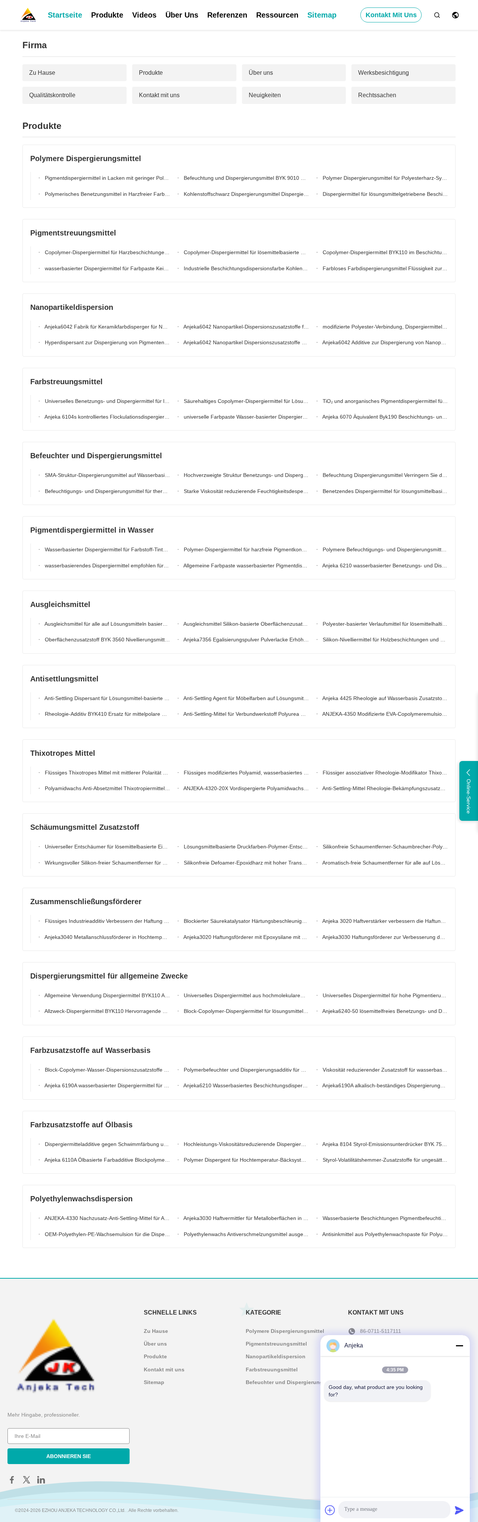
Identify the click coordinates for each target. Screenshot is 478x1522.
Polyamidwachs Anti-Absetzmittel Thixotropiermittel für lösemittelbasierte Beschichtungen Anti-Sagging (106, 788)
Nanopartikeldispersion (275, 1356)
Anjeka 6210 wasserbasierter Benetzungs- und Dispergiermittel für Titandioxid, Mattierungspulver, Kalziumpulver (384, 566)
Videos (144, 15)
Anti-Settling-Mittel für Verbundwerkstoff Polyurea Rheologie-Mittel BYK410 (245, 714)
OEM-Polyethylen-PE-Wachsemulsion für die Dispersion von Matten (106, 1234)
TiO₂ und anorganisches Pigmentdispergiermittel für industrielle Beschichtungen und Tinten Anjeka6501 (384, 401)
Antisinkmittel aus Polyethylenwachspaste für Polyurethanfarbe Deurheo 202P (384, 1234)
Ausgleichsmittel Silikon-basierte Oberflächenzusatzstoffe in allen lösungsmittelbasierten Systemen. (245, 624)
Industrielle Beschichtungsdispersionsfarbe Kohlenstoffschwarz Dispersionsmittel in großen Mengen (245, 268)
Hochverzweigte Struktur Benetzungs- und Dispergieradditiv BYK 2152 (245, 475)
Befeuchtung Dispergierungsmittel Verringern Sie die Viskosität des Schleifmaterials (384, 475)
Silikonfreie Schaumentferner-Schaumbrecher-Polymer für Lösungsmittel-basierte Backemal (384, 847)
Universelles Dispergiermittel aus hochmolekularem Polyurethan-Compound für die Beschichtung (245, 995)
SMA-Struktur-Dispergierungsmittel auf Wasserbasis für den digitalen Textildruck (106, 475)
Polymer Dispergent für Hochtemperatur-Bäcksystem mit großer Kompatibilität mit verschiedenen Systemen (245, 1160)
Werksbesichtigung (383, 73)
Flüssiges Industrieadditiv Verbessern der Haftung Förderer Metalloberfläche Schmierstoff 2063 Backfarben (106, 921)
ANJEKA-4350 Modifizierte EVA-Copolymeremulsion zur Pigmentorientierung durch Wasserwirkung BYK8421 (384, 714)
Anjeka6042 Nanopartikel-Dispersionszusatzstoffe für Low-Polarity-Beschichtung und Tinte (245, 327)
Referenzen (227, 15)
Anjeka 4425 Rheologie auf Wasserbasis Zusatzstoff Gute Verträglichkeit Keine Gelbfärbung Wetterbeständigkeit (384, 698)
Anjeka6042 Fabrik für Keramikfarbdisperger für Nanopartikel (106, 327)
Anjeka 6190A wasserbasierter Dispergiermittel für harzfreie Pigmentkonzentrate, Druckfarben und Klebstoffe (106, 1085)
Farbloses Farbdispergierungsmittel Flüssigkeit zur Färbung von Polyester (384, 268)
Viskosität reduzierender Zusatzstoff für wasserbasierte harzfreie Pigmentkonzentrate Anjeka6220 (384, 1070)
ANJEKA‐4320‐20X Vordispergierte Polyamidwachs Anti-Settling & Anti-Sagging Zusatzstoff (245, 788)
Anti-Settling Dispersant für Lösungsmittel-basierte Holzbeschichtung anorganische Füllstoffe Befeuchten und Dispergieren (106, 698)
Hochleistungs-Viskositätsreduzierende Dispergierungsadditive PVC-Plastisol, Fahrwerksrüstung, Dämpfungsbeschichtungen (245, 1144)
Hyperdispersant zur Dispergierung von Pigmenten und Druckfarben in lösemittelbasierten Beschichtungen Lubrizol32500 (106, 342)
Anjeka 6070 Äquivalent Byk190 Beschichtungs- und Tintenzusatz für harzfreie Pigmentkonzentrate (384, 417)
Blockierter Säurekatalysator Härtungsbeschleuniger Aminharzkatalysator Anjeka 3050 (245, 921)
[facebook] (11, 1479)
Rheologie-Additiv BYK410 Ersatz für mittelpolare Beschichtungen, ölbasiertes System (106, 714)
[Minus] (459, 1345)
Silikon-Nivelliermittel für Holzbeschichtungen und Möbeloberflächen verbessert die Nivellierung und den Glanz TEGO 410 (384, 640)
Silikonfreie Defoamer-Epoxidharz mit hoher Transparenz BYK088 (245, 863)
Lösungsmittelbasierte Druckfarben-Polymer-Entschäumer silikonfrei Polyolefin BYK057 (245, 847)
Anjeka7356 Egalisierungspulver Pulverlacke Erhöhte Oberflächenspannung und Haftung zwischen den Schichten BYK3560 (245, 640)
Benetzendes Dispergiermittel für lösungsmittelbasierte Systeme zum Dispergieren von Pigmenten (384, 491)
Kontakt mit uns (391, 15)
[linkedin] (41, 1479)
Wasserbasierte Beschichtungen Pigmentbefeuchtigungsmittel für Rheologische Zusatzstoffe (384, 1218)
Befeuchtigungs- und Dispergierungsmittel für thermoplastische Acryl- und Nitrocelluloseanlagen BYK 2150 (106, 491)
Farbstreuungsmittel (272, 1369)
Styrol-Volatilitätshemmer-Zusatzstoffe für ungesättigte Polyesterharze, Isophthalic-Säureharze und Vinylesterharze (384, 1160)
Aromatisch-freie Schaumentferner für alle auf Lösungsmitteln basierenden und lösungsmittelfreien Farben (384, 863)
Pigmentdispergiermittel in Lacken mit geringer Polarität (106, 178)
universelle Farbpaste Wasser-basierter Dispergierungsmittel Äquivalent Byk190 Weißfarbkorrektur (245, 417)
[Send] (459, 1510)
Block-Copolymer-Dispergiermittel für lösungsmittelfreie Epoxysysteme (245, 1011)
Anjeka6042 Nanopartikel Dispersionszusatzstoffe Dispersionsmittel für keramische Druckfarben (245, 342)
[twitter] (26, 1479)
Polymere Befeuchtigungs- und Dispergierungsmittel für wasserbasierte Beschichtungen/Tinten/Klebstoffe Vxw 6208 (384, 549)
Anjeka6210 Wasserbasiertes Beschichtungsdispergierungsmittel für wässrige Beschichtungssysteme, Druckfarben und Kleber (245, 1085)
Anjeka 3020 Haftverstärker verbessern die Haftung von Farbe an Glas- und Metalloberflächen (384, 921)
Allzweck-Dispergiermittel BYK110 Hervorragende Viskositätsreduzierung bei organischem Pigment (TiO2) (106, 1011)
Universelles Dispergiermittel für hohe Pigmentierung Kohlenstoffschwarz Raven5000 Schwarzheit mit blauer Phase (384, 995)
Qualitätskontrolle (52, 95)
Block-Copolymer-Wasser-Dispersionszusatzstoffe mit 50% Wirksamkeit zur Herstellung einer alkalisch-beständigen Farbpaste (106, 1070)
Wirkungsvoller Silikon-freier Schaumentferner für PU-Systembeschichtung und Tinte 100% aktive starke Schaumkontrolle (106, 863)
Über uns (181, 15)
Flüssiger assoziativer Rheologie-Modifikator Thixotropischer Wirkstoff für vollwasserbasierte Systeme (384, 773)
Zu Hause (42, 73)
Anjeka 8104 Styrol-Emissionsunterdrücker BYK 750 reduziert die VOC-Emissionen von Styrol (384, 1144)
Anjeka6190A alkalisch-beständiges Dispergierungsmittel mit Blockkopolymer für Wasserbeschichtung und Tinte (384, 1085)
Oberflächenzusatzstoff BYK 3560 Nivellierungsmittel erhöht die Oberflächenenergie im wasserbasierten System (106, 640)
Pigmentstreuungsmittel (276, 1344)
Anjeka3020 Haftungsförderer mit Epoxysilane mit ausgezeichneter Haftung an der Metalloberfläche (245, 937)
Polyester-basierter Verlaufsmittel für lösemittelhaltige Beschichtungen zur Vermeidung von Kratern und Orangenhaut (384, 624)
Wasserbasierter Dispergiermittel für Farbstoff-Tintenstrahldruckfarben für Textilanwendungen (106, 549)
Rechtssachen (377, 95)
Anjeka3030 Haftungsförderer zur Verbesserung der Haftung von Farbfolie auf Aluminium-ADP (384, 937)
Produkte (107, 15)
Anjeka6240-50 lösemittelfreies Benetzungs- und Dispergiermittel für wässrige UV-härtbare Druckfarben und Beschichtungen (384, 1011)
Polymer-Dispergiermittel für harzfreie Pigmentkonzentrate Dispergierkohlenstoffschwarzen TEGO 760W (245, 549)
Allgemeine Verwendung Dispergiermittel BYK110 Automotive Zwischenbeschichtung (106, 995)
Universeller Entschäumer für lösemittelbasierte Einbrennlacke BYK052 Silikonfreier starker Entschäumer (106, 847)
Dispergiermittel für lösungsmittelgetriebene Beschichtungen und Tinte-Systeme (384, 194)
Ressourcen (277, 15)
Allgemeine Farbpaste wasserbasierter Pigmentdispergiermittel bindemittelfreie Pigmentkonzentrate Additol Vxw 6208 (245, 566)
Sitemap (321, 15)
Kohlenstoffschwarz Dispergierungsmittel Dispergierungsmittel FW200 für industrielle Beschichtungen (245, 194)
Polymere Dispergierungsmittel (285, 1331)
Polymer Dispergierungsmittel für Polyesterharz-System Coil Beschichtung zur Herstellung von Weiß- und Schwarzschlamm (384, 178)
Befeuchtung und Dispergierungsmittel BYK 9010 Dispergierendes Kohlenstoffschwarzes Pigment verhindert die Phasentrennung (245, 178)
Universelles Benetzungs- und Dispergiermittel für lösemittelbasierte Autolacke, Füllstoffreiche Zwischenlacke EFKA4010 (106, 401)
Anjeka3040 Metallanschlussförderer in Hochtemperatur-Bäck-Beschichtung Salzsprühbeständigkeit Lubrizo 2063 (106, 937)
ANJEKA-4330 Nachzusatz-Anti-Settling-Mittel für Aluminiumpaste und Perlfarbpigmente (106, 1218)
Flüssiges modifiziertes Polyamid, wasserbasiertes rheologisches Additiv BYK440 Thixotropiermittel (245, 773)
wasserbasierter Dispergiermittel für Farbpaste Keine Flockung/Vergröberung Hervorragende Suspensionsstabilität (106, 268)
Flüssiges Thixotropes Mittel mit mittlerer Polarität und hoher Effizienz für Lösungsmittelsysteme (106, 773)
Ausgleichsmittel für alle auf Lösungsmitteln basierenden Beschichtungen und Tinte (106, 624)
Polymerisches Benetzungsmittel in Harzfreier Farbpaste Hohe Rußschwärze (106, 194)
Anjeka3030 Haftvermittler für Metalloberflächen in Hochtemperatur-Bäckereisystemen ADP (245, 1218)
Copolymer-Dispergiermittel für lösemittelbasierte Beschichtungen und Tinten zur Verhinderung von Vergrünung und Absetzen (245, 252)
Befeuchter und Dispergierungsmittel (293, 1382)
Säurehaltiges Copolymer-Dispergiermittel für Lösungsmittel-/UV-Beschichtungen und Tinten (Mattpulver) (245, 401)
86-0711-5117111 (380, 1331)
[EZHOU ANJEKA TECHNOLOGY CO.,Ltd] (28, 15)
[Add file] (330, 1510)
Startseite (65, 15)
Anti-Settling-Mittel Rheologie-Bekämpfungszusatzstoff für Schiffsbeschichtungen (384, 788)
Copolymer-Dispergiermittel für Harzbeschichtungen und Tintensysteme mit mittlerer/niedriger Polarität (106, 252)
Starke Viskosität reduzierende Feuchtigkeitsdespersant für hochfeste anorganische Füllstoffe (245, 491)
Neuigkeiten (265, 95)
